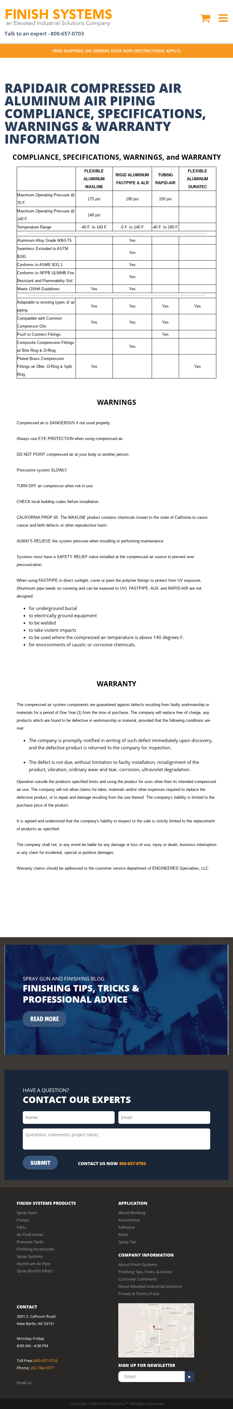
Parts (21, 1227)
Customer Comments (137, 1279)
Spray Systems (30, 1256)
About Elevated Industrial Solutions (150, 1286)
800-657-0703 (67, 33)
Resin (123, 1234)
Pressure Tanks (30, 1241)
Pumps (23, 1220)
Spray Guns (27, 1212)
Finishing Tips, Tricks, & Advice (145, 1271)
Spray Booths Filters (35, 1271)
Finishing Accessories (35, 1249)
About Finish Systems (137, 1264)
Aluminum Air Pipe (33, 1263)
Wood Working (131, 1212)
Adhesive (126, 1227)
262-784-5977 (42, 1368)
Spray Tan (127, 1241)
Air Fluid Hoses (30, 1234)
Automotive (129, 1220)
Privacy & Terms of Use (138, 1293)
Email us (24, 1382)
